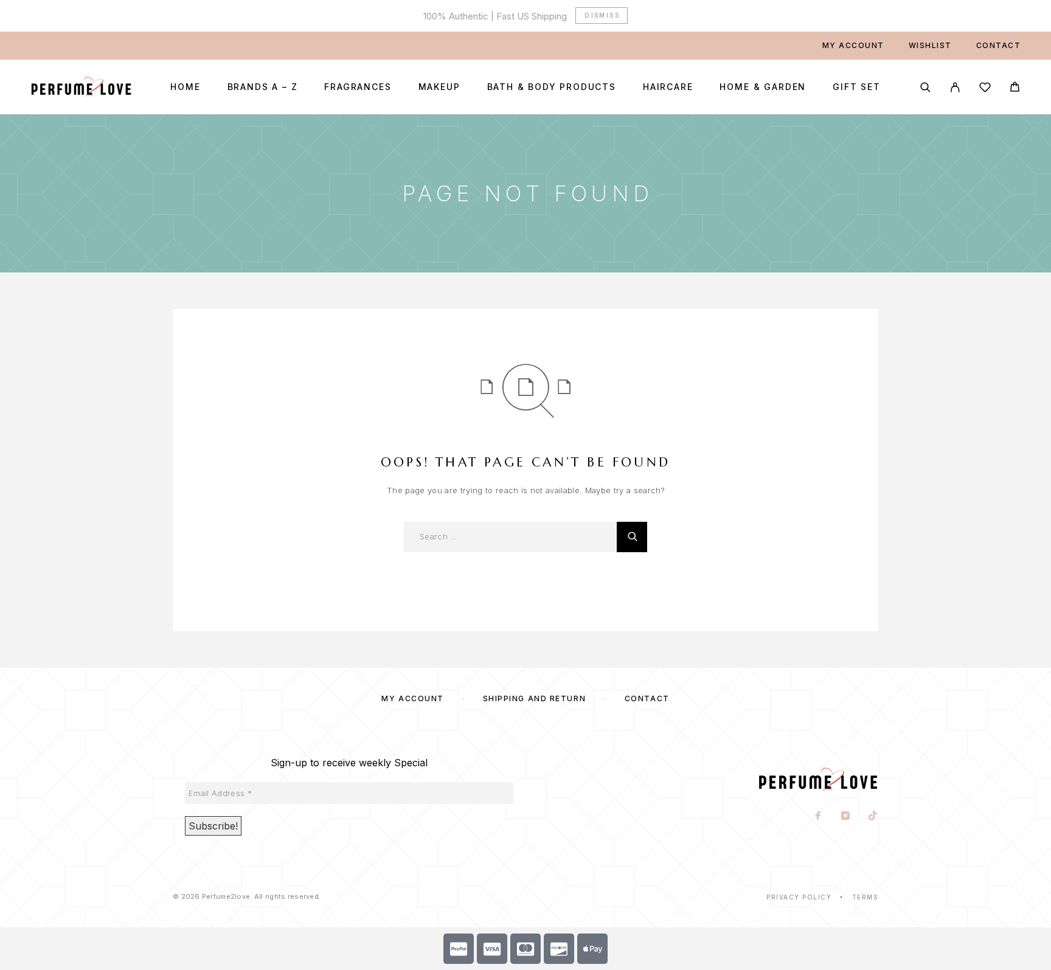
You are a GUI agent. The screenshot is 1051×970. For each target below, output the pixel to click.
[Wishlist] (985, 89)
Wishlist (930, 45)
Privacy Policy (798, 897)
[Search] (925, 87)
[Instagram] (845, 816)
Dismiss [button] (602, 15)
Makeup (439, 87)
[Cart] (1015, 88)
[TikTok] (873, 816)
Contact (998, 45)
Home (185, 87)
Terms (865, 897)
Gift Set (857, 87)
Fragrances (357, 87)
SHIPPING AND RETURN (534, 698)
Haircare (668, 87)
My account (853, 45)
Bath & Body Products (551, 87)
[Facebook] (818, 816)
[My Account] (955, 87)
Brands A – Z (262, 87)
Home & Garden (763, 87)
